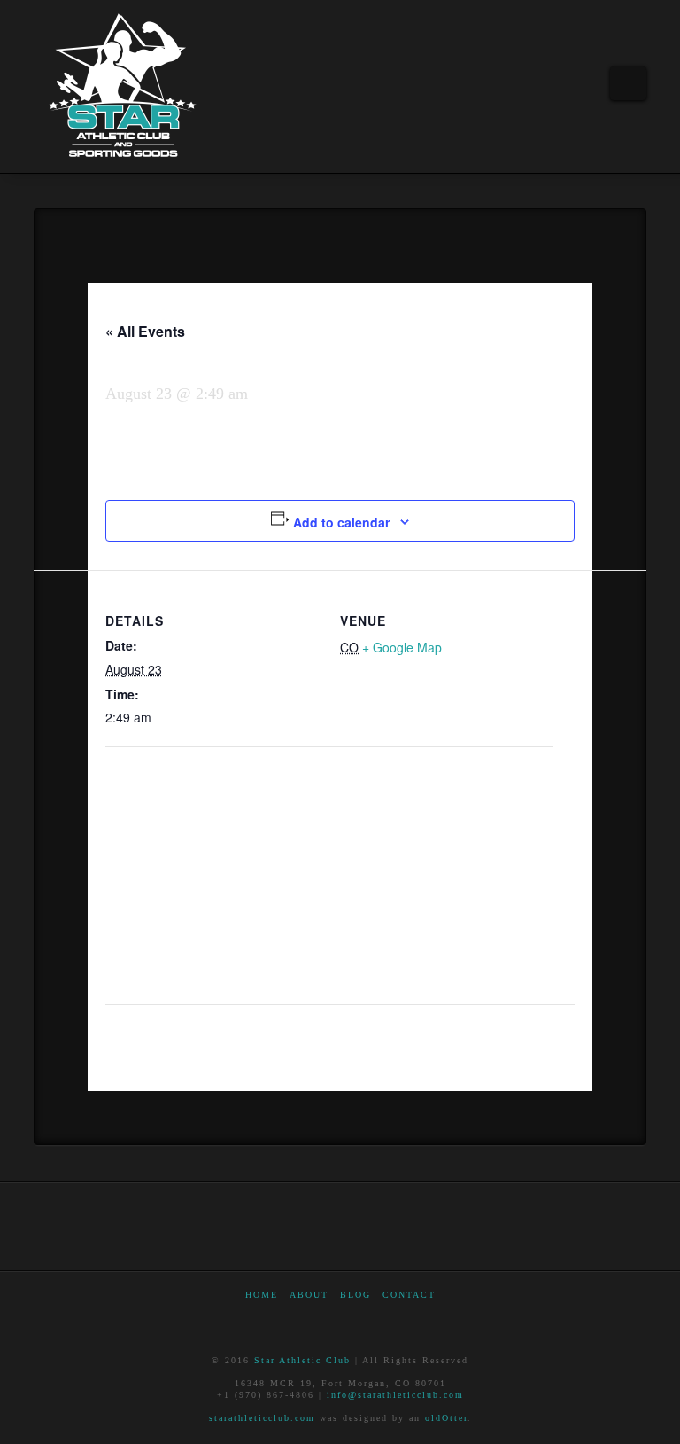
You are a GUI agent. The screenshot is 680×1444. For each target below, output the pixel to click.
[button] (628, 83)
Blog (355, 1295)
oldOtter (446, 1418)
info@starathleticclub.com (395, 1395)
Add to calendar (341, 522)
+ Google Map (402, 647)
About (309, 1295)
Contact (409, 1295)
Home (261, 1295)
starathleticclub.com (262, 1418)
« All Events (145, 331)
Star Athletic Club (302, 1360)
